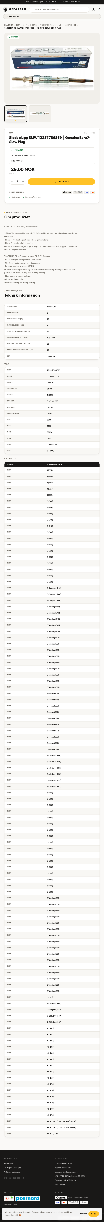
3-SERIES (33, 25)
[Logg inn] (93, 9)
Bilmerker (8, 25)
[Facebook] (5, 1178)
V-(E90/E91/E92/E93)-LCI (50, 25)
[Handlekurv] (99, 9)
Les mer (83, 1214)
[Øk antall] (23, 181)
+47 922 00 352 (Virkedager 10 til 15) (70, 1176)
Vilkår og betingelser (12, 1172)
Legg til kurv (63, 182)
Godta (93, 1214)
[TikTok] (23, 1178)
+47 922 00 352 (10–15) (70, 2)
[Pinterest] (14, 1178)
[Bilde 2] (40, 113)
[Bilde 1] (15, 113)
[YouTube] (18, 1178)
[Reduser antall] (12, 181)
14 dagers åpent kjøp (12, 1168)
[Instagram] (10, 1178)
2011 (25, 25)
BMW (18, 25)
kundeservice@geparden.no (66, 1172)
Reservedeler (70, 25)
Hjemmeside (60, 1185)
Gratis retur (8, 1164)
